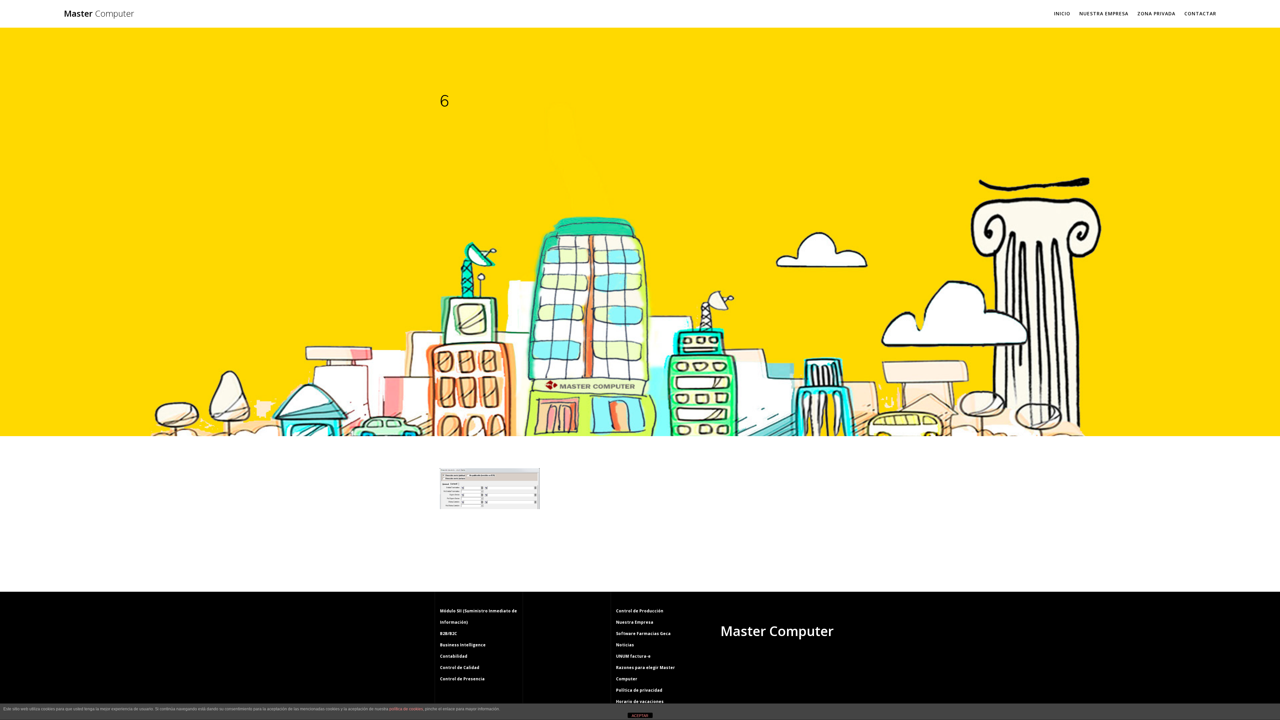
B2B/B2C (448, 633)
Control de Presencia (462, 679)
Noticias (625, 645)
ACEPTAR (640, 716)
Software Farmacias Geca (643, 633)
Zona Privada (1156, 13)
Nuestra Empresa (1103, 13)
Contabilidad (453, 656)
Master (99, 13)
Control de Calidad (459, 667)
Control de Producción (639, 611)
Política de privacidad (639, 690)
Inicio (1062, 13)
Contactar (1200, 13)
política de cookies (406, 709)
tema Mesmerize (796, 656)
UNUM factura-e (633, 656)
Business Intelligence (463, 645)
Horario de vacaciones (640, 701)
